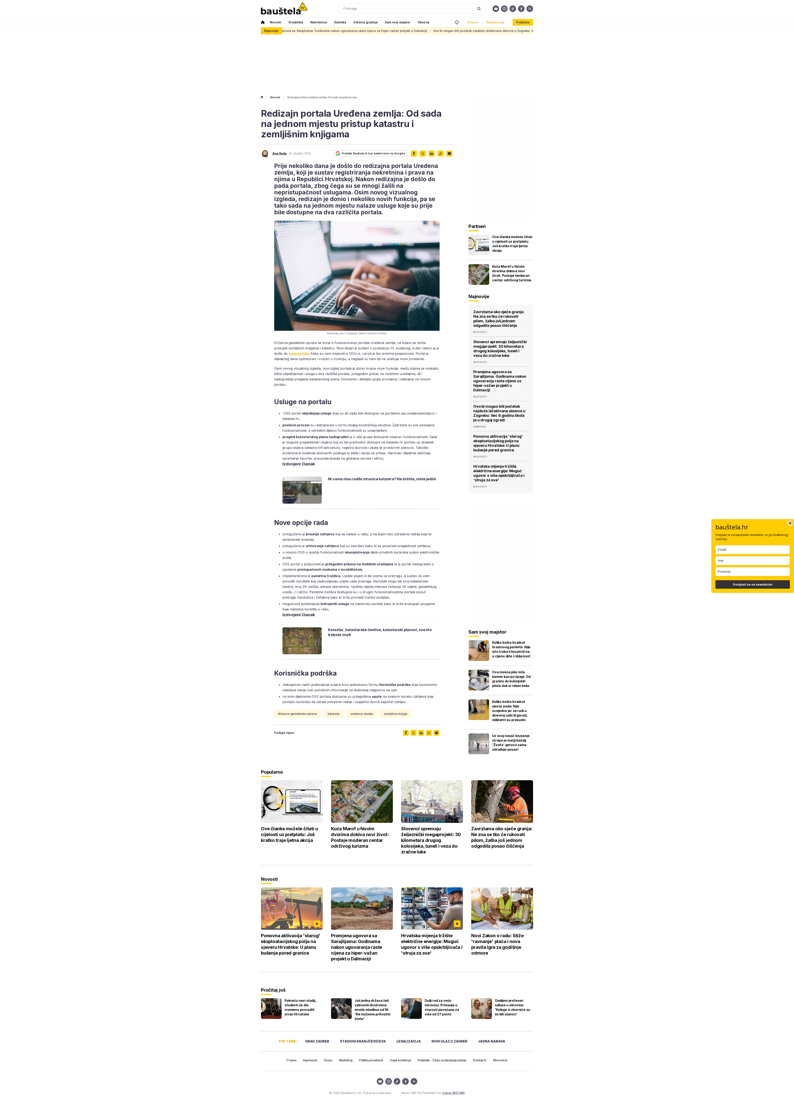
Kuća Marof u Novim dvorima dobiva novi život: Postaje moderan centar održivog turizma (511, 273)
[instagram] (504, 8)
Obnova (423, 22)
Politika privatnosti (371, 1060)
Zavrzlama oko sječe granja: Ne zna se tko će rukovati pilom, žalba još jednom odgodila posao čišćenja (498, 319)
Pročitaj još (273, 990)
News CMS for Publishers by (433, 1093)
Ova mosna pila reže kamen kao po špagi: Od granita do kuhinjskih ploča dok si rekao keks (511, 679)
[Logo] (284, 8)
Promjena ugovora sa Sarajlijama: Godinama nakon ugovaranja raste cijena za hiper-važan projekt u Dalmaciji (499, 381)
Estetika (340, 22)
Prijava (473, 22)
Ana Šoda (279, 153)
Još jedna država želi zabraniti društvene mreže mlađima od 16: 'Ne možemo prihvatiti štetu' (372, 1009)
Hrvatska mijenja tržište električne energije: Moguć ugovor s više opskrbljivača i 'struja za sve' (498, 473)
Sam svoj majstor (397, 22)
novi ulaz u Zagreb (449, 1041)
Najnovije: (271, 30)
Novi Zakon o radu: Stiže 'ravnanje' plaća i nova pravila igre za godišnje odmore (497, 944)
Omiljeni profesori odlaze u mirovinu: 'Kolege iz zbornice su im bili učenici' (512, 1007)
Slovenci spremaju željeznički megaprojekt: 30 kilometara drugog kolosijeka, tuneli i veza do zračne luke (500, 349)
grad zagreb (317, 1041)
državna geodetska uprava (297, 713)
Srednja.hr (480, 1060)
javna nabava (491, 1041)
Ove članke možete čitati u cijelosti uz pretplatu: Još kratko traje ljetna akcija (512, 244)
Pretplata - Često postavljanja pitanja (442, 1060)
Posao (328, 1060)
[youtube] (496, 8)
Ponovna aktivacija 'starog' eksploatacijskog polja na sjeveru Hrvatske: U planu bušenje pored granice (498, 443)
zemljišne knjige (395, 713)
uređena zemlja (361, 713)
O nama (291, 1060)
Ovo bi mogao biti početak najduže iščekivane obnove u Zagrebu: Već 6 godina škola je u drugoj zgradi (429, 30)
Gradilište (295, 22)
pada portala (299, 353)
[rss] (529, 8)
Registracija (495, 22)
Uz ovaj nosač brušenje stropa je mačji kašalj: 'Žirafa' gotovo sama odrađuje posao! (510, 742)
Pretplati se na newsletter (752, 584)
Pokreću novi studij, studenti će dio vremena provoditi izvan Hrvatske (300, 1007)
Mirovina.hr (500, 1060)
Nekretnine (318, 22)
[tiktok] (512, 8)
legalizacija (409, 1041)
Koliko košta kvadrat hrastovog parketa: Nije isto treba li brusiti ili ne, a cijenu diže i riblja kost (511, 649)
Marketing (346, 1060)
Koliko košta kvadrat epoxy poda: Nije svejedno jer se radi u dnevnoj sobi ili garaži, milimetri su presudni (510, 711)
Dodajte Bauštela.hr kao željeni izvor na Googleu (373, 153)
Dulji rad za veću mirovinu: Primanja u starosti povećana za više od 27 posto (442, 1007)
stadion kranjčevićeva (363, 1041)
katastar (334, 713)
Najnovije (479, 296)
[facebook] (521, 8)
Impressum (310, 1060)
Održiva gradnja (365, 22)
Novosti (275, 22)
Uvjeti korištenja (400, 1060)
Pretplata (523, 22)
